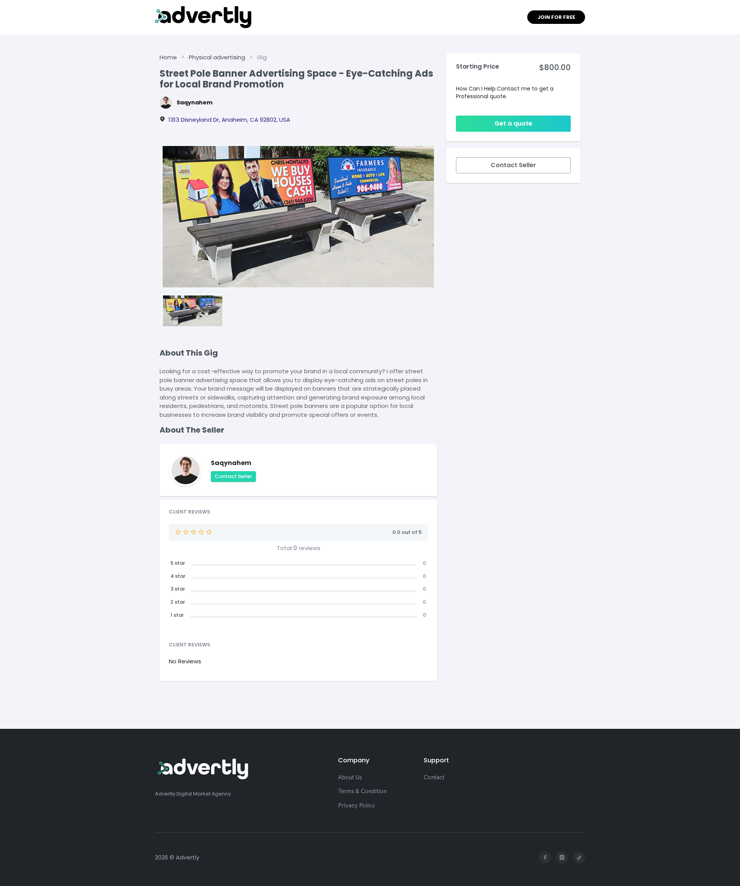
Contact (434, 777)
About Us (350, 777)
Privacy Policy (356, 805)
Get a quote (513, 123)
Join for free (556, 17)
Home (168, 57)
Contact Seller (233, 476)
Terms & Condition (362, 791)
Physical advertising (217, 57)
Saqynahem (194, 102)
